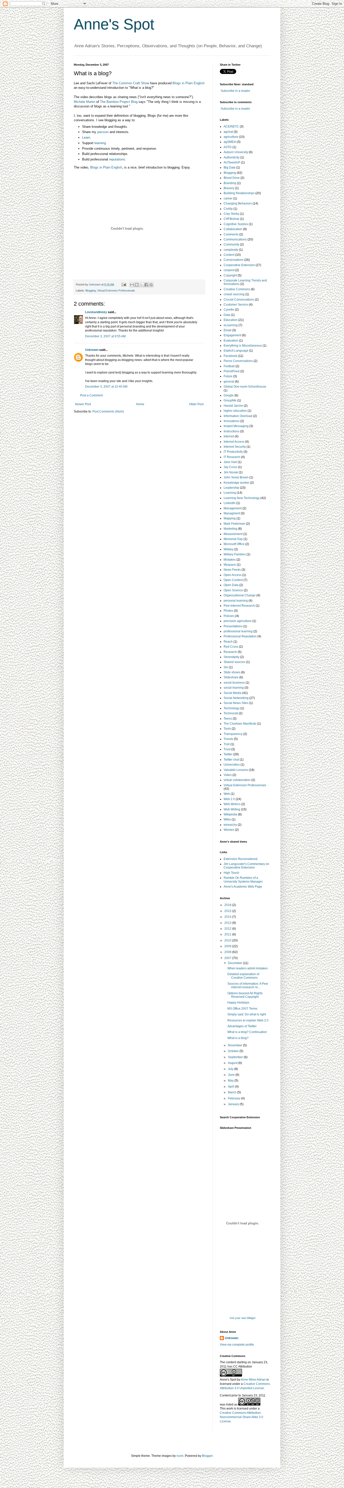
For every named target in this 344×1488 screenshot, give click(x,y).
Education (230, 320)
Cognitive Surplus (236, 224)
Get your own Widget (242, 1317)
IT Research (232, 457)
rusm (180, 1456)
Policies (229, 616)
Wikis (227, 819)
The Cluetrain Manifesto (240, 723)
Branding (230, 183)
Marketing (230, 528)
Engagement (232, 335)
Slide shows (232, 672)
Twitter (228, 754)
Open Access (233, 575)
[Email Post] (123, 284)
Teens (228, 718)
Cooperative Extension (239, 265)
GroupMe (230, 400)
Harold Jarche (233, 405)
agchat (228, 132)
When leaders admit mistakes (247, 968)
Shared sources (234, 662)
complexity (231, 250)
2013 (228, 923)
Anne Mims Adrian (253, 1379)
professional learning (238, 631)
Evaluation (231, 340)
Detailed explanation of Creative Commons (243, 975)
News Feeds (232, 569)
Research (230, 652)
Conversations (234, 260)
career (228, 198)
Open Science (233, 590)
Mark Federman (234, 523)
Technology (231, 708)
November (235, 1045)
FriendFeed (231, 371)
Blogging (90, 290)
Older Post (196, 404)
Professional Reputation (240, 636)
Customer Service (236, 304)
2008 (228, 952)
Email (227, 330)
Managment (232, 513)
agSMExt (230, 142)
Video (228, 775)
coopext (229, 270)
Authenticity (231, 157)
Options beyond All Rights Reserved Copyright (245, 995)
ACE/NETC (231, 126)
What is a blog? (238, 1038)
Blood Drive (232, 178)
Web (227, 794)
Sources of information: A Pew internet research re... (247, 985)
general (229, 381)
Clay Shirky (231, 214)
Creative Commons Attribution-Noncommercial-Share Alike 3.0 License (241, 1417)
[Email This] (131, 284)
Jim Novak (231, 472)
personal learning (236, 600)
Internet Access (234, 441)
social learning (234, 687)
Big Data (229, 167)
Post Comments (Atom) (108, 411)
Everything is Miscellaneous (243, 345)
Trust (227, 749)
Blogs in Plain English (106, 167)
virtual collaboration (237, 780)
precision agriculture (238, 621)
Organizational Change (240, 595)
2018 (228, 905)
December (235, 963)
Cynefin (229, 309)
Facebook (230, 356)
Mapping (230, 518)
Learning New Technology (242, 498)
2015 (228, 911)
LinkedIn (229, 503)
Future (228, 376)
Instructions (231, 431)
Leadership (231, 487)
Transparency (233, 734)
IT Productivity (233, 451)
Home (140, 404)
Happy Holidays (238, 1002)
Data (227, 315)
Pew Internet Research (239, 605)
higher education (235, 410)
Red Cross (231, 646)
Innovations (231, 421)
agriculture (231, 137)
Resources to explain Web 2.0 (247, 1020)
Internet (229, 436)
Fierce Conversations (238, 361)
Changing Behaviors (238, 203)
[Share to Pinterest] (151, 284)
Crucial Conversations (239, 299)
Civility (228, 209)
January (234, 1104)
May (231, 1080)
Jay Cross (230, 467)
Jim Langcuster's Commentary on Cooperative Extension (246, 865)
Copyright (230, 275)
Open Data (231, 585)
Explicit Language (236, 350)
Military (228, 549)
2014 (228, 917)
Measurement (233, 534)
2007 (228, 958)
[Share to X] (141, 284)
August (233, 1063)
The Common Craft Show (131, 83)
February (234, 1098)
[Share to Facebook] (146, 284)
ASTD (228, 147)
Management (233, 508)
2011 (228, 934)
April (231, 1086)
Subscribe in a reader (235, 91)
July (231, 1069)
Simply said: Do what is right (246, 1014)
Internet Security (235, 446)
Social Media (233, 693)
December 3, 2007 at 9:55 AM (105, 336)
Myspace (230, 564)
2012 (228, 928)
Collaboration (233, 229)
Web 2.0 (229, 799)
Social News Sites (236, 703)
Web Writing (232, 809)
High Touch (231, 873)
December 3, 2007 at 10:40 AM (106, 386)
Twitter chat (231, 759)
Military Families (235, 554)
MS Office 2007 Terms (242, 1008)
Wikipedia (230, 814)
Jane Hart (230, 462)
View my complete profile (237, 1344)
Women (229, 830)
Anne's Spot (114, 24)
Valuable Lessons (236, 770)
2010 (228, 940)
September (236, 1057)
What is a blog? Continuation (247, 1032)
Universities (232, 764)
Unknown (91, 350)
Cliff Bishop (231, 219)
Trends (228, 739)
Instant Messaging (236, 426)
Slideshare (231, 677)
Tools (227, 728)
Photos (228, 610)
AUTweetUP (232, 162)
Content (229, 255)
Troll (227, 744)
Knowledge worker (236, 482)
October (233, 1051)
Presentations (233, 626)
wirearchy (230, 824)
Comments (231, 234)
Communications (235, 239)
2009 (228, 946)
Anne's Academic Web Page (243, 886)
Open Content (233, 580)
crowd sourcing (234, 294)
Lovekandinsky (96, 312)
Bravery (229, 188)
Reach (228, 641)
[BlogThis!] (136, 284)
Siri (226, 667)
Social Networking (236, 698)
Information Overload (238, 416)
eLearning (231, 325)
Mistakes (230, 559)
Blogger (207, 1456)
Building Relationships (239, 193)
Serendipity (231, 657)
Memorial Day (233, 539)
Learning (230, 492)
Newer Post (83, 404)
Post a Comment (91, 395)
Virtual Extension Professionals (116, 290)
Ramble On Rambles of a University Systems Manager (243, 879)
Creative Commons (237, 289)
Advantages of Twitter (242, 1026)
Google (229, 395)
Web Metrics (232, 804)
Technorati (231, 713)
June (231, 1075)
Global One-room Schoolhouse (245, 386)
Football (229, 366)
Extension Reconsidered (240, 859)
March (232, 1092)
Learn (86, 137)
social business (234, 682)
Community (231, 244)
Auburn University (236, 152)
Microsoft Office (234, 544)
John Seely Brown (236, 477)
